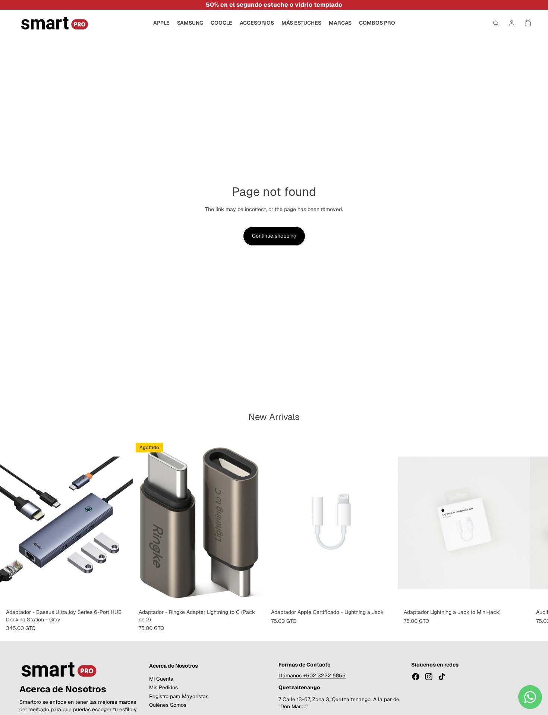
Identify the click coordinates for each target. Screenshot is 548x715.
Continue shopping (274, 235)
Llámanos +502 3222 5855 (312, 675)
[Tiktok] (441, 676)
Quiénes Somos (167, 705)
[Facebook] (415, 676)
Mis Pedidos (163, 687)
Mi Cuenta (161, 678)
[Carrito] (528, 23)
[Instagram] (428, 676)
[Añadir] (121, 594)
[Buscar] (496, 23)
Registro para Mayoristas (178, 696)
